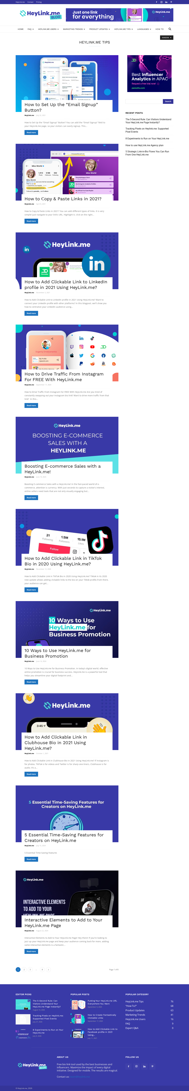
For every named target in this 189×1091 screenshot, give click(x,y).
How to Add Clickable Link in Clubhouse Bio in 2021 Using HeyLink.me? (56, 742)
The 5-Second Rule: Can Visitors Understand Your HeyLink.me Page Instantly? (148, 121)
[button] (169, 29)
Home (20, 29)
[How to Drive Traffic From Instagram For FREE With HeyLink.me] (67, 353)
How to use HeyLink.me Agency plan (144, 145)
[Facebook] (156, 2)
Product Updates (98, 29)
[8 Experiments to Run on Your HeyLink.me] (23, 1033)
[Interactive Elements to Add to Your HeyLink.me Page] (67, 899)
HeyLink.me (20, 2)
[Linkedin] (166, 2)
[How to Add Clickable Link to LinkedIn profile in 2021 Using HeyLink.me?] (67, 260)
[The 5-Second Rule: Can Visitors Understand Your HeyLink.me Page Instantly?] (23, 1004)
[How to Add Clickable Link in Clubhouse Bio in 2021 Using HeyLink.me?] (67, 721)
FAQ (29, 29)
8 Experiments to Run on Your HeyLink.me (147, 138)
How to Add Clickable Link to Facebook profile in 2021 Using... (102, 1032)
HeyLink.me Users (47, 29)
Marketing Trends (73, 29)
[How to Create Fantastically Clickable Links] (78, 1018)
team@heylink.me (80, 1076)
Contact (30, 2)
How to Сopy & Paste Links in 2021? (63, 198)
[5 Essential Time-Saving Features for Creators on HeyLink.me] (67, 813)
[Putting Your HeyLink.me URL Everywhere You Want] (78, 1004)
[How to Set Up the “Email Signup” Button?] (67, 83)
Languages (143, 29)
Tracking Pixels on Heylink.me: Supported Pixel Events (147, 130)
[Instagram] (161, 2)
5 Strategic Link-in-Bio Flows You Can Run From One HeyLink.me (147, 153)
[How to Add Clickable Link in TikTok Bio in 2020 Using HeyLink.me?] (67, 537)
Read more (31, 132)
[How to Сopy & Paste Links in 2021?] (67, 172)
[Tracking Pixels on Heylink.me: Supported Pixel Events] (23, 1019)
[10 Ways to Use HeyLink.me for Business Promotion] (67, 629)
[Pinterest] (171, 2)
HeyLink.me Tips (122, 29)
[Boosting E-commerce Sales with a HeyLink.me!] (67, 445)
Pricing (38, 2)
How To (159, 29)
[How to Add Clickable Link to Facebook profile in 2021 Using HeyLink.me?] (78, 1033)
